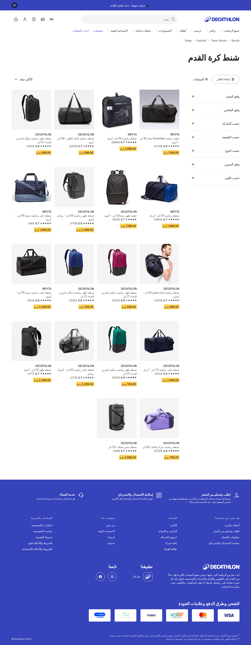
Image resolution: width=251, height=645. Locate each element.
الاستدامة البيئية (119, 30)
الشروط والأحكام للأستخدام (37, 548)
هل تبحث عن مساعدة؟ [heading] (227, 517)
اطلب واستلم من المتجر (226, 531)
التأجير (173, 525)
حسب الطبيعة (230, 137)
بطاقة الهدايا (170, 548)
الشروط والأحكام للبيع (40, 543)
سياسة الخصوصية (42, 531)
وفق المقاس (231, 110)
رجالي (212, 30)
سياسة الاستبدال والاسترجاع (224, 543)
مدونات (111, 543)
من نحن (110, 525)
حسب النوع (232, 151)
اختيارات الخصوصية (41, 525)
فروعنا (111, 537)
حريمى (197, 30)
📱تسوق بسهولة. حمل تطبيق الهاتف (129, 5)
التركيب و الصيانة (168, 531)
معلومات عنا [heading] (108, 517)
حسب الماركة (230, 123)
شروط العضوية (44, 537)
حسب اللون (232, 178)
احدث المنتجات (81, 30)
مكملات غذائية (143, 30)
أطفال (182, 30)
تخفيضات (98, 30)
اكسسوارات (165, 30)
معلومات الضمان (230, 537)
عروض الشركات (168, 537)
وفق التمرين (231, 164)
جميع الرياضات (231, 30)
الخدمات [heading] (172, 517)
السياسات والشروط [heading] (41, 517)
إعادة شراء (171, 543)
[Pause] (14, 5)
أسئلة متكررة (232, 525)
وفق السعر (232, 96)
